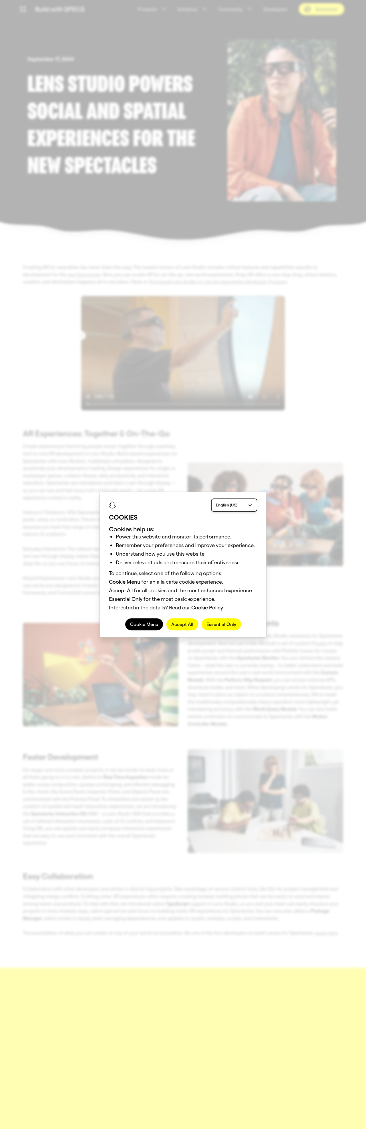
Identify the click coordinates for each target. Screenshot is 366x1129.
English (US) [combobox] (226, 505)
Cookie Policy (207, 607)
